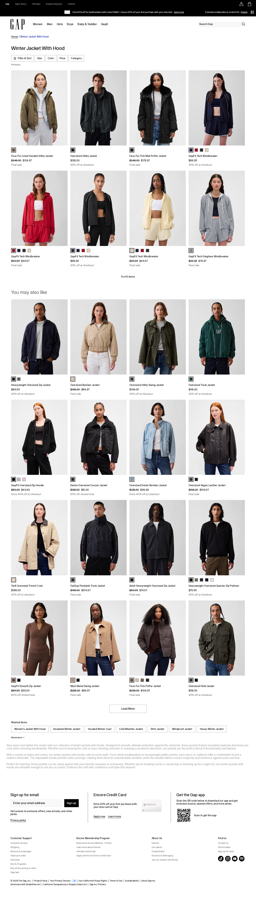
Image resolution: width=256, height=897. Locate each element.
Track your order (18, 855)
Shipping (14, 847)
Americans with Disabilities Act (25, 884)
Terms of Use (116, 881)
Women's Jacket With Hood (30, 729)
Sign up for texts (226, 851)
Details (244, 12)
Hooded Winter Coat (99, 729)
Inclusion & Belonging (162, 855)
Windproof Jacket (182, 729)
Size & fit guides (18, 864)
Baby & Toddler (87, 24)
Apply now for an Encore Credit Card (93, 855)
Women (38, 24)
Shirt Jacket (157, 729)
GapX (104, 24)
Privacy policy (18, 820)
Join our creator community (165, 860)
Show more (16, 737)
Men (50, 24)
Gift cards (15, 860)
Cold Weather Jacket (131, 729)
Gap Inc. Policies (98, 884)
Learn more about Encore (88, 847)
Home (14, 36)
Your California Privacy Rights (92, 881)
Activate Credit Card (86, 851)
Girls (60, 24)
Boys (70, 24)
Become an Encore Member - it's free (94, 843)
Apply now (179, 12)
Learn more (114, 816)
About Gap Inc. (148, 881)
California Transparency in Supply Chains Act (65, 884)
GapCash (14, 872)
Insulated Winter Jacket (66, 729)
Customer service (19, 843)
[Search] (243, 24)
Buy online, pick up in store (23, 868)
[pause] (252, 12)
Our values (157, 847)
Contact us (223, 843)
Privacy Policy (40, 881)
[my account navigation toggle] (241, 4)
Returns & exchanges (20, 851)
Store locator (224, 847)
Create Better (158, 851)
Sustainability (131, 881)
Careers (155, 843)
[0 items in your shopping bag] (249, 4)
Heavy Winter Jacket (212, 729)
